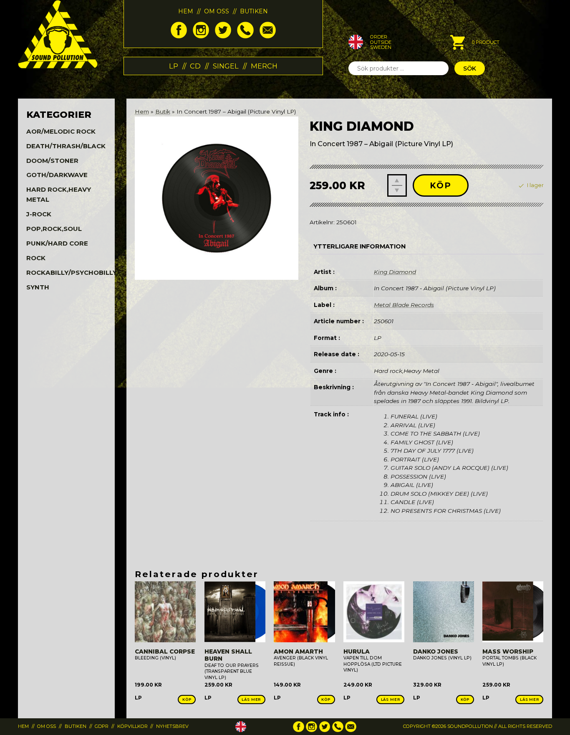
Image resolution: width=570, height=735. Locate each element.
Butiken (254, 11)
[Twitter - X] (223, 36)
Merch (264, 66)
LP (173, 66)
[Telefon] (245, 36)
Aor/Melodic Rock (61, 131)
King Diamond (395, 272)
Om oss (216, 11)
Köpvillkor (132, 726)
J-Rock (38, 214)
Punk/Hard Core (57, 243)
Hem (185, 11)
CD (195, 66)
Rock (35, 258)
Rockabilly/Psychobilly (71, 272)
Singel (226, 66)
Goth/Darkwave (57, 175)
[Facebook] (179, 36)
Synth (37, 287)
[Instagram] (201, 36)
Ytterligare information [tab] (359, 246)
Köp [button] (187, 699)
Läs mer (251, 699)
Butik (162, 111)
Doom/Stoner (52, 161)
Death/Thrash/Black (66, 146)
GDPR (101, 726)
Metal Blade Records (404, 305)
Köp (440, 185)
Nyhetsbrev (172, 726)
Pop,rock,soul (54, 229)
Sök (469, 68)
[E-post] (268, 36)
